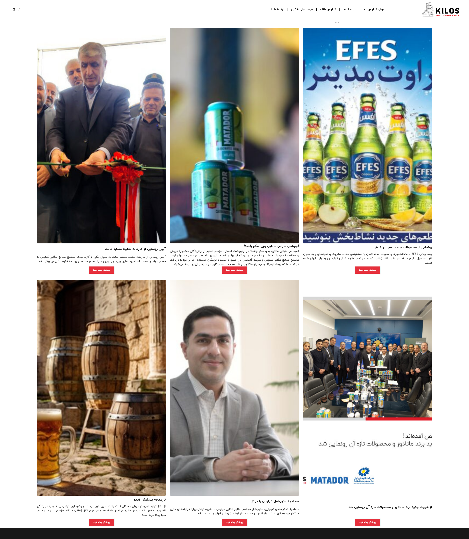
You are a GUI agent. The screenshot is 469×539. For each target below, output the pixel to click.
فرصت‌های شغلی (302, 10)
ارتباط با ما (277, 10)
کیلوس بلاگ (328, 10)
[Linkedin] (13, 9)
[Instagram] (18, 9)
